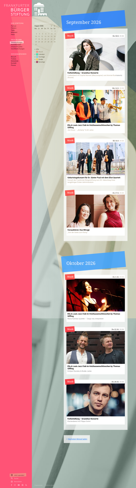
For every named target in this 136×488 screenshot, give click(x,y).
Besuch (13, 57)
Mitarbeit (14, 32)
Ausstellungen (16, 45)
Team (13, 30)
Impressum (38, 485)
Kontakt (13, 63)
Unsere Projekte (16, 47)
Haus (13, 34)
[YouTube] (19, 485)
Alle (37, 49)
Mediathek (14, 61)
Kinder (41, 59)
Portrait (13, 26)
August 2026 (39, 26)
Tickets (13, 59)
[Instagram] (15, 485)
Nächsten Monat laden (77, 439)
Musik (41, 52)
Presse (13, 65)
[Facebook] (11, 485)
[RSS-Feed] (26, 485)
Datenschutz (49, 485)
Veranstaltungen (17, 42)
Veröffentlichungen (17, 49)
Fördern (13, 28)
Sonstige (42, 62)
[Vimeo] (22, 485)
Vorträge (42, 57)
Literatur (42, 54)
